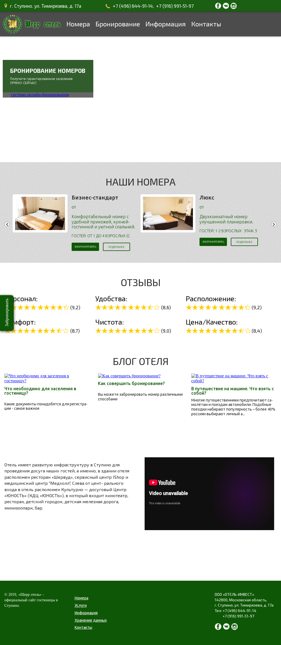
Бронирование (117, 24)
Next (274, 224)
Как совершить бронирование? (131, 383)
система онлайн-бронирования (40, 94)
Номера (78, 24)
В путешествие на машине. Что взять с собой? (232, 390)
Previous (7, 224)
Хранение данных (91, 620)
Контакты (206, 24)
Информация (165, 24)
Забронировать (85, 246)
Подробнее (116, 246)
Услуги (81, 605)
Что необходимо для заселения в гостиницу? (40, 390)
